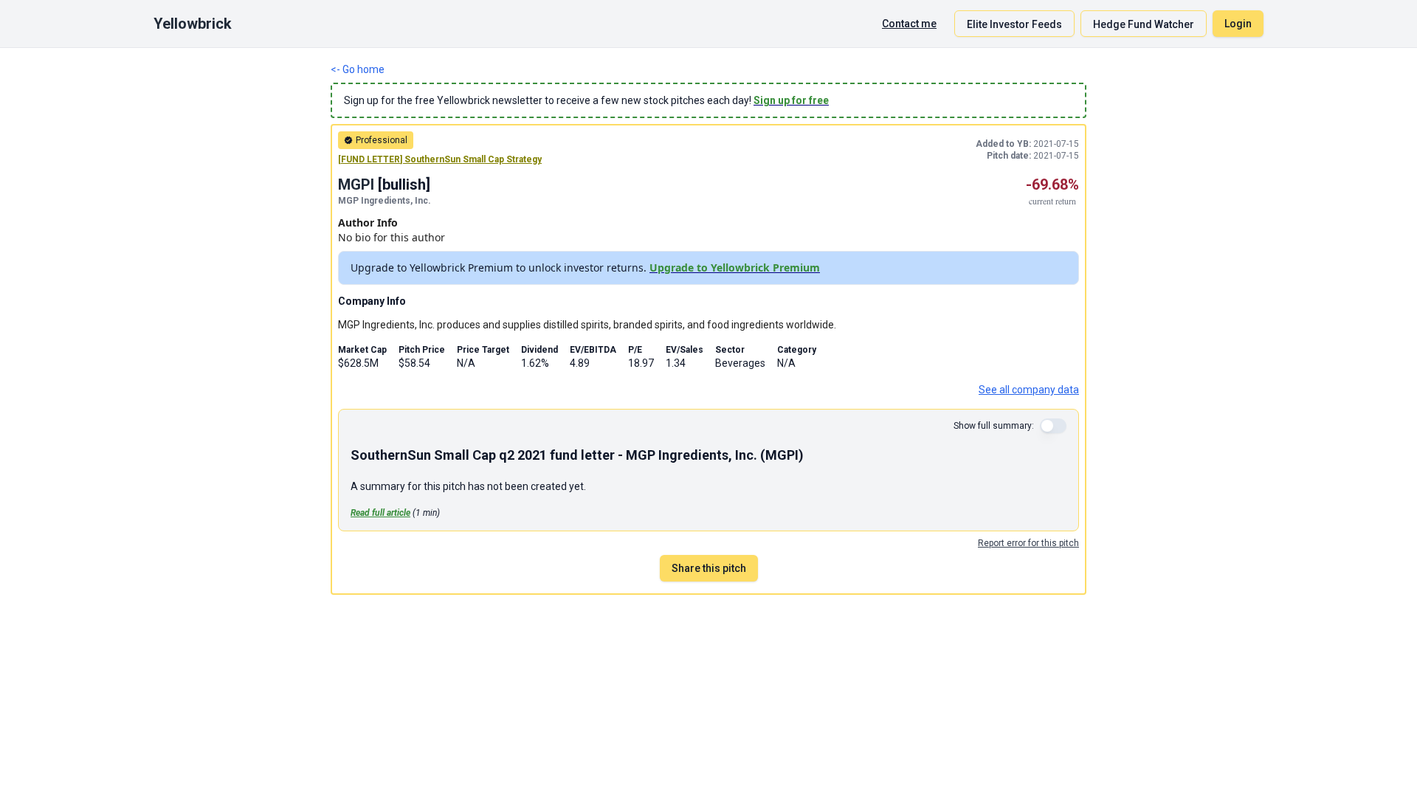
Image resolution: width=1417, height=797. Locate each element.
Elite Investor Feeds (1014, 24)
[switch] (1053, 425)
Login (1238, 24)
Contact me (909, 24)
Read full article (380, 513)
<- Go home (358, 69)
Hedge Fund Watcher (1143, 24)
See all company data (1029, 390)
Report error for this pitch (1028, 543)
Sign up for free (791, 100)
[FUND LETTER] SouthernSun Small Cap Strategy (440, 159)
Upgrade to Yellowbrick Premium (734, 268)
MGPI (356, 184)
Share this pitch (709, 568)
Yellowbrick (193, 23)
